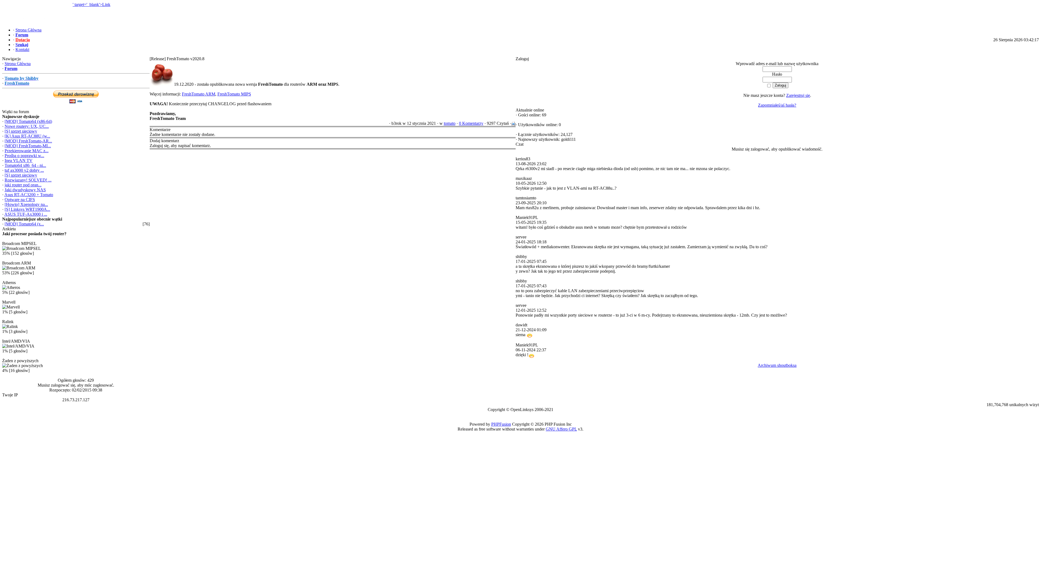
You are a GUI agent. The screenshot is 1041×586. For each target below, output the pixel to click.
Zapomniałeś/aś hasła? (777, 105)
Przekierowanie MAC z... (27, 150)
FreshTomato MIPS (234, 94)
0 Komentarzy (471, 123)
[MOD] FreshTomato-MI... (28, 146)
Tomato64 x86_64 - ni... (25, 165)
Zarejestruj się (798, 95)
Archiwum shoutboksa (777, 365)
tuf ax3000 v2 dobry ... (24, 170)
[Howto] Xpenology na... (26, 204)
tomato (449, 123)
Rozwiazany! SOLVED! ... (28, 180)
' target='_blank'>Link (91, 4)
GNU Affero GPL (561, 429)
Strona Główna (18, 63)
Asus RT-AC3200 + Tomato (28, 194)
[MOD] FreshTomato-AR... (28, 141)
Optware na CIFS (20, 199)
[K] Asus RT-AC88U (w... (27, 136)
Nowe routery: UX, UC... (27, 126)
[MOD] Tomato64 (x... (24, 224)
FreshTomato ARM (198, 94)
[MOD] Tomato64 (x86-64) (28, 121)
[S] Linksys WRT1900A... (27, 209)
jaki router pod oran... (23, 185)
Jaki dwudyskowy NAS (25, 189)
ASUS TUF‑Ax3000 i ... (25, 214)
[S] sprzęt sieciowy (21, 131)
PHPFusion (501, 424)
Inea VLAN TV (19, 160)
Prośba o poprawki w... (24, 155)
